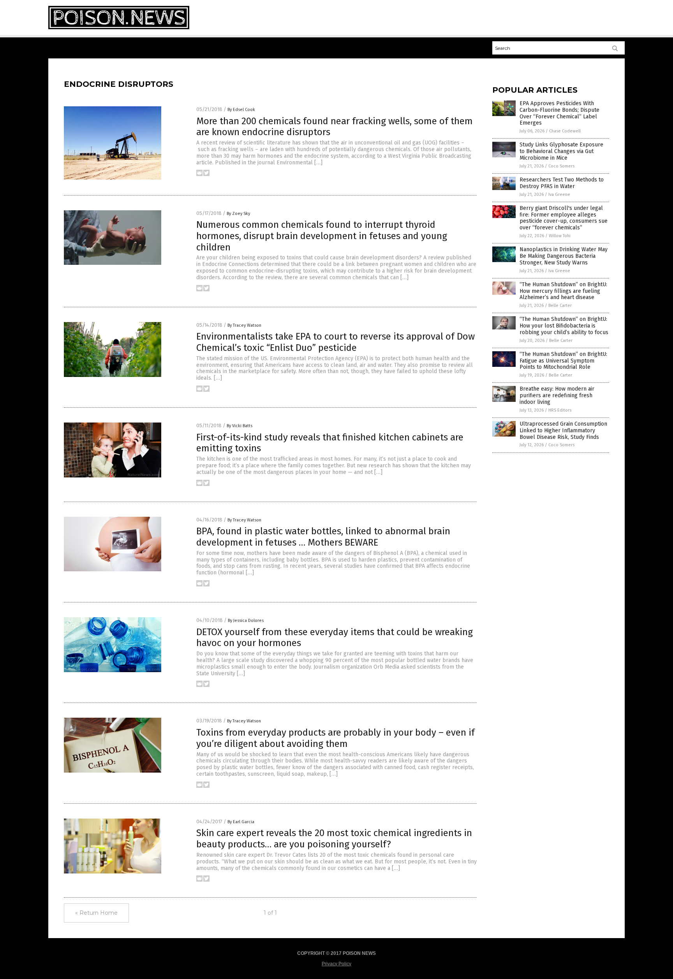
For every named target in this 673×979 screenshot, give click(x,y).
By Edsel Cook (241, 109)
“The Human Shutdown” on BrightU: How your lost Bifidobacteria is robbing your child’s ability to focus (564, 326)
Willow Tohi (560, 235)
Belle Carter (560, 305)
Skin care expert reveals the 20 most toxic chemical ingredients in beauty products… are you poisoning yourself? (334, 839)
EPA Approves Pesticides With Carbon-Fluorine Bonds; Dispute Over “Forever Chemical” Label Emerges (559, 113)
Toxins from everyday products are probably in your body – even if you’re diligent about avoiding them (335, 738)
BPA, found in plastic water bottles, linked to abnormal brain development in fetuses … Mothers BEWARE (323, 537)
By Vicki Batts (239, 425)
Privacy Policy (336, 964)
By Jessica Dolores (246, 620)
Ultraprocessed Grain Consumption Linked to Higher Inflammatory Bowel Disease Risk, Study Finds (563, 430)
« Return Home (96, 912)
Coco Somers (561, 166)
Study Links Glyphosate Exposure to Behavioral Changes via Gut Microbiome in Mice (561, 151)
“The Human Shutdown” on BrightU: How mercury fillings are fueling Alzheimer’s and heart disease (563, 291)
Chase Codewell (565, 131)
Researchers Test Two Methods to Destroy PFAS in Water (562, 183)
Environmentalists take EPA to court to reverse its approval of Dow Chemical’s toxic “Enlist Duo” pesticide (335, 342)
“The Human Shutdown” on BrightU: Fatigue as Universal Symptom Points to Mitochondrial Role (563, 361)
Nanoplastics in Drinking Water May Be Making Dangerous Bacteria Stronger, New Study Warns (564, 256)
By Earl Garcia (240, 821)
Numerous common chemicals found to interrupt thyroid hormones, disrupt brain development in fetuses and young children (321, 236)
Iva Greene (559, 194)
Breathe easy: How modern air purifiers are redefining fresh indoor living (557, 395)
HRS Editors (559, 410)
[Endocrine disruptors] (118, 27)
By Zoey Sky (238, 213)
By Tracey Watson (244, 325)
